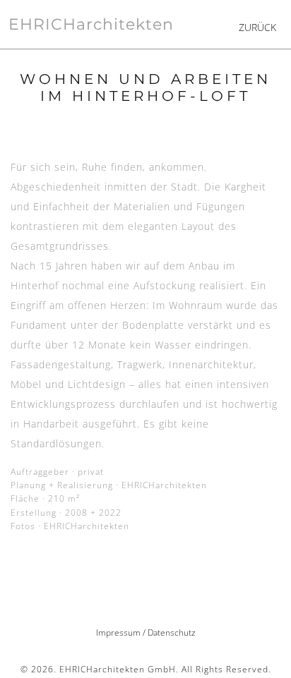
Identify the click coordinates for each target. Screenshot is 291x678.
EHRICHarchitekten (91, 24)
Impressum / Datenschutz (146, 632)
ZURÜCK (257, 27)
